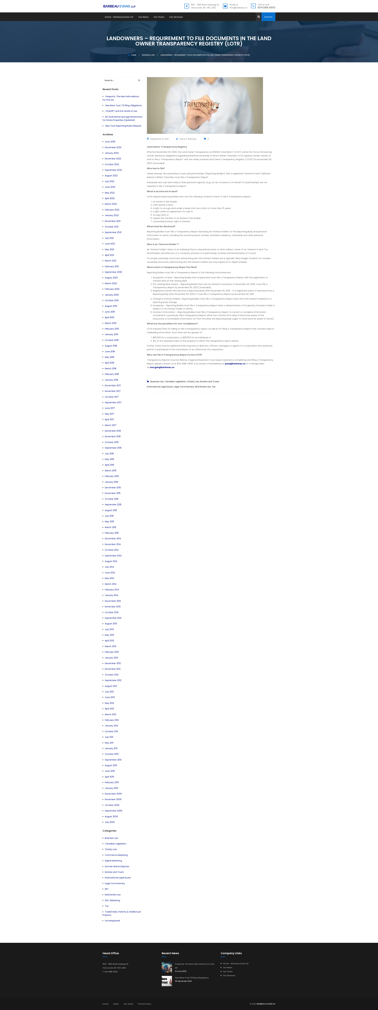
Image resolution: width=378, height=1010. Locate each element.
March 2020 (111, 283)
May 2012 (109, 703)
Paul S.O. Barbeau (188, 139)
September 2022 (113, 170)
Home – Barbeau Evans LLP (119, 17)
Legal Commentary (184, 386)
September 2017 (113, 402)
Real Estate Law (203, 386)
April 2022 (110, 198)
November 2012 (112, 668)
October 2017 (112, 396)
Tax (213, 386)
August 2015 (111, 510)
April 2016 (109, 464)
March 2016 (110, 470)
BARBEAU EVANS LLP (266, 1003)
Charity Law (193, 381)
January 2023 (112, 153)
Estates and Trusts (209, 381)
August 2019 (111, 306)
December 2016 (113, 430)
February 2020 (112, 289)
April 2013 (109, 640)
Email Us (268, 17)
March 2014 (111, 584)
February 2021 (112, 266)
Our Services (176, 17)
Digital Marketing (113, 860)
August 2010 (111, 765)
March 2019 (110, 323)
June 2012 (110, 697)
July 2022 (109, 181)
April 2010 (109, 776)
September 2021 (113, 232)
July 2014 (109, 566)
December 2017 (113, 385)
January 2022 (112, 215)
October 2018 (112, 340)
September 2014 (113, 555)
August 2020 (111, 277)
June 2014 (110, 572)
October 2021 (111, 226)
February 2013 (112, 651)
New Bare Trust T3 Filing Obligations (123, 105)
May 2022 (110, 192)
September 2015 (113, 504)
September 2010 (113, 759)
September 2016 (113, 447)
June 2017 (110, 408)
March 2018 (110, 368)
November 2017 (113, 391)
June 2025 (110, 141)
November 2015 (112, 493)
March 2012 (110, 714)
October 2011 (111, 731)
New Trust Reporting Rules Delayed (123, 125)
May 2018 (109, 357)
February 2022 (112, 209)
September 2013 (113, 618)
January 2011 (111, 748)
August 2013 (111, 623)
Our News (143, 17)
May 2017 (109, 413)
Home (133, 55)
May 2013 (109, 635)
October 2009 (112, 805)
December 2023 (113, 147)
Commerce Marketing (116, 855)
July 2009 (110, 822)
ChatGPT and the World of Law (121, 111)
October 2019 (112, 300)
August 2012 (111, 686)
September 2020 (113, 272)
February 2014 (112, 589)
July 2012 (109, 691)
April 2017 (109, 419)
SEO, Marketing (112, 900)
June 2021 (110, 243)
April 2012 (109, 708)
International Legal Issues (160, 386)
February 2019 (112, 328)
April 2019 (109, 317)
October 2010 (112, 754)
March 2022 (111, 204)
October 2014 (112, 549)
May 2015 (109, 521)
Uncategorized (112, 920)
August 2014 (111, 561)
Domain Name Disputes (117, 866)
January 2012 (111, 725)
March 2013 (110, 646)
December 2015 (113, 487)
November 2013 (112, 606)
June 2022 (110, 187)
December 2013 (113, 601)
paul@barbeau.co (235, 363)
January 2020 (112, 294)
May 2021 (109, 249)
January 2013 (111, 657)
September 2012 (113, 680)
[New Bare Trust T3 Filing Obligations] (167, 981)
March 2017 (110, 425)
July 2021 (109, 238)
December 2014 (113, 538)
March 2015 (110, 527)
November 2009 (113, 799)
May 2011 (109, 742)
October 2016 (112, 442)
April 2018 (109, 362)
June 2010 (110, 771)
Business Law (157, 381)
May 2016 (109, 459)
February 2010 (112, 782)
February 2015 (112, 532)
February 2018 (112, 374)
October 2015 (111, 498)
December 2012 (113, 663)
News (116, 1003)
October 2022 (112, 164)
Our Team (159, 17)
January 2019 (111, 334)
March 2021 (110, 260)
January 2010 (111, 788)
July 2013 (109, 629)
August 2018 (111, 345)
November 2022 (113, 158)
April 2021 (109, 255)
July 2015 (109, 515)
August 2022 (111, 175)
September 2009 (113, 810)
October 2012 (111, 674)
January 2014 (111, 595)
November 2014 (113, 544)
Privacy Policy (144, 1003)
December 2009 (113, 793)
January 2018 (111, 379)
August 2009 (111, 816)
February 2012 (112, 720)
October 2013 (111, 612)
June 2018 (110, 351)
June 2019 (110, 311)
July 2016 (109, 453)
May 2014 (109, 578)
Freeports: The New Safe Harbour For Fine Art (194, 966)
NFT (107, 889)
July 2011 (109, 737)
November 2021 (112, 221)
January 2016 (111, 481)
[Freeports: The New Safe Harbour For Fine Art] (167, 967)
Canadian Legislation (175, 381)
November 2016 (113, 436)
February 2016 (112, 476)
